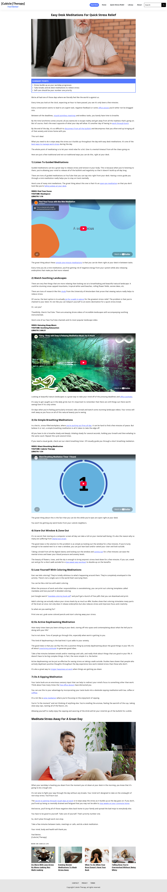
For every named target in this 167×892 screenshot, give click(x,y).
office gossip (103, 108)
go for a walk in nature (74, 299)
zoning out (98, 552)
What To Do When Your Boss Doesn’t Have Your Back (95, 867)
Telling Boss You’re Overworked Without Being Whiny (124, 867)
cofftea (34, 693)
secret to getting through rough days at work (54, 801)
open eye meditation (108, 183)
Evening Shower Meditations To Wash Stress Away (67, 867)
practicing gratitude (47, 648)
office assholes (126, 397)
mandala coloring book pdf (59, 596)
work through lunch (120, 123)
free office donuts (67, 685)
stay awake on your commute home (114, 803)
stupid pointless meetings (65, 115)
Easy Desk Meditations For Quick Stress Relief (83, 15)
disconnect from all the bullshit (78, 128)
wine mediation (49, 698)
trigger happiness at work (61, 669)
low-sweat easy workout (76, 562)
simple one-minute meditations (69, 262)
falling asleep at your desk (55, 186)
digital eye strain (59, 539)
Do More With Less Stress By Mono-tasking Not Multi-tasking (42, 867)
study (63, 291)
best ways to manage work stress (45, 144)
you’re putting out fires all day (79, 425)
